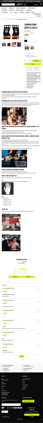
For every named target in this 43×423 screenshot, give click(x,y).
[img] (5, 290)
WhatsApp (3, 386)
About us (32, 12)
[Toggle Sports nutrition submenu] (8, 12)
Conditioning (11, 8)
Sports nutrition (5, 12)
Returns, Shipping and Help (26, 378)
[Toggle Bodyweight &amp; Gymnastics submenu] (26, 8)
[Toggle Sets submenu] (12, 12)
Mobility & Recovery (19, 10)
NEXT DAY (13, 1)
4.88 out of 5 (24, 261)
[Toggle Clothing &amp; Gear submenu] (32, 10)
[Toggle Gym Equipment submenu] (7, 10)
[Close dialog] (39, 405)
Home (3, 19)
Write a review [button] (15, 276)
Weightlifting (4, 8)
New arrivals (27, 12)
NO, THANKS (32, 416)
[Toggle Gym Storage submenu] (14, 10)
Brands (15, 12)
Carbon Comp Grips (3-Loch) (9, 288)
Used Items (24, 388)
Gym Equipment (4, 10)
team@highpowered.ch (5, 379)
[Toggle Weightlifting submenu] (7, 8)
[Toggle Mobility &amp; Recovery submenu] (24, 10)
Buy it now (32, 64)
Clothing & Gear (29, 10)
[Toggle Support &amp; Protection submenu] (36, 8)
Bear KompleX (27, 31)
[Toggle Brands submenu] (18, 12)
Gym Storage (11, 10)
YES (31, 414)
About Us (23, 380)
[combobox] (8, 4)
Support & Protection (31, 8)
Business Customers (25, 384)
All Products (22, 12)
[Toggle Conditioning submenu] (14, 8)
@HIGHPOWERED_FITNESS (29, 401)
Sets (11, 12)
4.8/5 (37, 1)
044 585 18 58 (4, 383)
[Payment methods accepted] (21, 408)
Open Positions (24, 386)
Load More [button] (21, 356)
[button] (35, 4)
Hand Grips (14, 19)
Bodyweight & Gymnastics (20, 8)
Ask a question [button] (28, 276)
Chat (2, 388)
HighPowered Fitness (6, 416)
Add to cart (36, 60)
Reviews (23, 382)
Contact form (4, 390)
